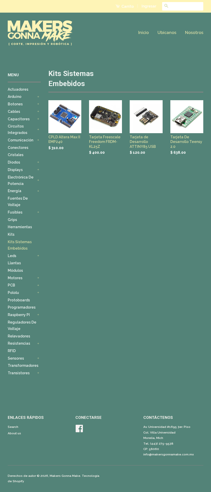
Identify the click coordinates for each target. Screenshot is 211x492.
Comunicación (20, 140)
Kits (11, 234)
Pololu (13, 293)
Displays (15, 170)
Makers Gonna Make (65, 476)
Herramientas (20, 227)
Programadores (22, 307)
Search (13, 427)
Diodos (14, 162)
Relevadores (19, 336)
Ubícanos (166, 32)
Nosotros (194, 32)
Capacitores (19, 119)
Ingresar (149, 6)
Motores (15, 278)
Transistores (19, 373)
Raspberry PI (19, 315)
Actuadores (18, 89)
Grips (12, 220)
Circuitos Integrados (17, 129)
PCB (11, 285)
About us (14, 433)
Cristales (15, 155)
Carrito (127, 6)
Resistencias (19, 343)
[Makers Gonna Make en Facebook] (79, 430)
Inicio (143, 32)
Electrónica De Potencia (20, 180)
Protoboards (19, 300)
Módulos (15, 270)
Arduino (14, 97)
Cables (14, 111)
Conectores (18, 148)
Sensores (16, 358)
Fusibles (15, 212)
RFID (12, 351)
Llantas (14, 263)
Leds (12, 256)
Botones (15, 104)
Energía (14, 191)
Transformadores (23, 365)
